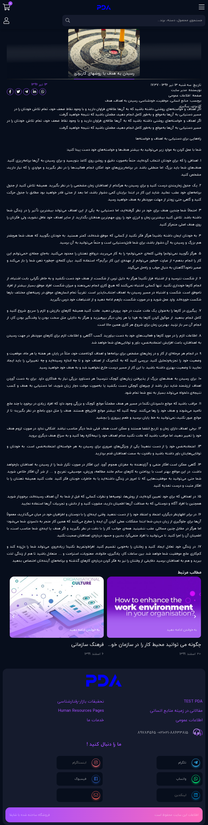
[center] (67, 20)
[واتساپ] (188, 779)
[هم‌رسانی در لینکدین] (34, 91)
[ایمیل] (96, 795)
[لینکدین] (187, 795)
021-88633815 (176, 733)
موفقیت (162, 100)
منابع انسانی (179, 100)
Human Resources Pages (81, 710)
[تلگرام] (189, 763)
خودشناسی (147, 100)
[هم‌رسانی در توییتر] (18, 91)
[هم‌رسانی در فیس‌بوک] (10, 91)
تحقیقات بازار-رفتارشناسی (80, 701)
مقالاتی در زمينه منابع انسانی (176, 710)
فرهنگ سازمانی (87, 644)
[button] (195, 617)
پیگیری (184, 106)
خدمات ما (95, 719)
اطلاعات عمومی (179, 95)
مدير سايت (179, 90)
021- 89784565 (151, 733)
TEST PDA (193, 701)
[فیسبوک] (87, 779)
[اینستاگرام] (86, 763)
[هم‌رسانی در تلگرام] (26, 91)
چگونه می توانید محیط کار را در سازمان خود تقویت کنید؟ (155, 644)
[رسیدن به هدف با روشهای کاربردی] (104, 681)
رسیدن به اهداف (125, 100)
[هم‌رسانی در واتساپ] (42, 91)
